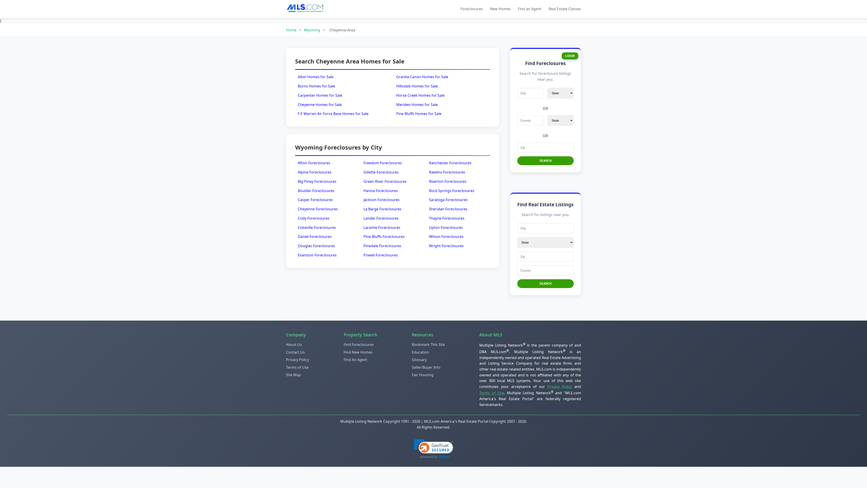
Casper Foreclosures (315, 199)
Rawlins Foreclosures (447, 172)
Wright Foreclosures (446, 245)
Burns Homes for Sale (316, 86)
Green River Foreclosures (385, 181)
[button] (433, 449)
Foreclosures (472, 8)
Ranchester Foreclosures (450, 162)
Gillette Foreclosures (381, 172)
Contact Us (295, 352)
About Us (294, 344)
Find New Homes (358, 352)
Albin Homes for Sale (315, 76)
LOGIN (570, 56)
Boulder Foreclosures (316, 190)
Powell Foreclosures (381, 255)
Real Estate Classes (565, 8)
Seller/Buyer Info (426, 367)
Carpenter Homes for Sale (320, 95)
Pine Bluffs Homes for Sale (418, 113)
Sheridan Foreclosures (448, 208)
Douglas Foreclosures (316, 245)
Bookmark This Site (428, 344)
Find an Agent (529, 8)
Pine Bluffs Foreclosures (384, 236)
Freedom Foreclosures (383, 162)
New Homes (500, 8)
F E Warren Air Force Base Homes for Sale (333, 113)
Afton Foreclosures (314, 162)
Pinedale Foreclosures (382, 245)
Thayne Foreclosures (446, 218)
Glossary (419, 359)
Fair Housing (423, 374)
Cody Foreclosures (313, 218)
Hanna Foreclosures (381, 190)
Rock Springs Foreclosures (451, 190)
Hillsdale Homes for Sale (417, 86)
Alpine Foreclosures (314, 172)
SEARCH (545, 160)
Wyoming (312, 30)
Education (420, 352)
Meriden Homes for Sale (417, 104)
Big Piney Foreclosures (317, 181)
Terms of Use (297, 367)
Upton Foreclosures (446, 227)
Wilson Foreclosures (446, 236)
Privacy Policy (297, 359)
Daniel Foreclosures (315, 236)
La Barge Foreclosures (382, 208)
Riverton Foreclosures (447, 181)
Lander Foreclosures (381, 218)
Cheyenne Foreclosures (318, 208)
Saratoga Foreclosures (448, 199)
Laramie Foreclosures (382, 227)
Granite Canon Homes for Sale (422, 76)
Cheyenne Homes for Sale (320, 104)
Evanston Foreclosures (317, 255)
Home (291, 30)
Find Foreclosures (359, 344)
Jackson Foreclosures (382, 199)
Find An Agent (355, 359)
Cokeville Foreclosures (317, 227)
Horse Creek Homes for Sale (420, 95)
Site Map (293, 374)
